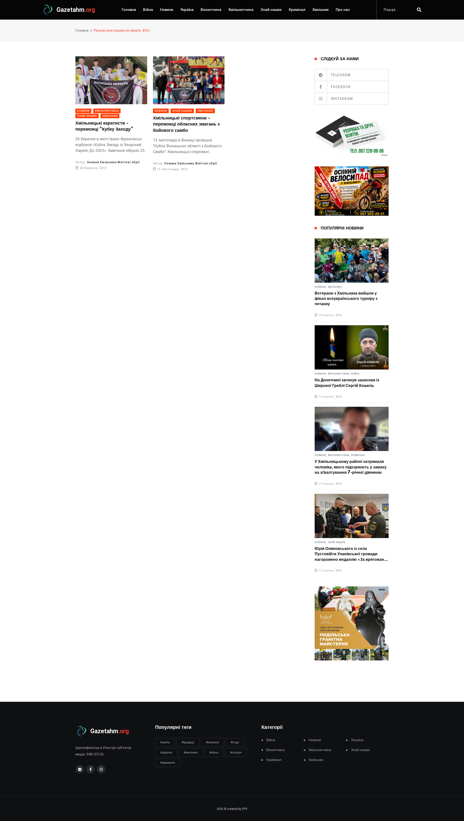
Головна (129, 9)
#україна (166, 752)
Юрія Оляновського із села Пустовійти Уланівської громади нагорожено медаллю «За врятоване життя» (350, 554)
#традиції (187, 742)
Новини (166, 9)
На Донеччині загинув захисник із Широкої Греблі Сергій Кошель (347, 383)
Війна (148, 9)
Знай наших (271, 9)
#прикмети (167, 762)
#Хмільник (191, 752)
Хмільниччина (241, 9)
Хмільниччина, (339, 374)
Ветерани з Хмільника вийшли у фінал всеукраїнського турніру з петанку (346, 298)
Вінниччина (211, 9)
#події (235, 742)
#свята (165, 742)
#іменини (212, 742)
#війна (213, 752)
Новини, (321, 287)
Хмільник (320, 9)
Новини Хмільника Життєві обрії (113, 162)
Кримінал (297, 9)
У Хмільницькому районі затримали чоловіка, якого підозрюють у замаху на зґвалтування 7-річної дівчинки (351, 467)
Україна (187, 9)
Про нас (343, 9)
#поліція (236, 752)
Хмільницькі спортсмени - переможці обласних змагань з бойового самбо (186, 124)
